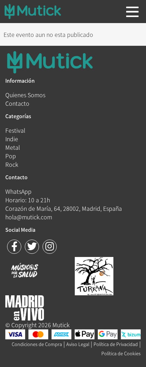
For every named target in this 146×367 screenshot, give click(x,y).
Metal (12, 147)
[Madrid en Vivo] (94, 275)
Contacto (17, 103)
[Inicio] (38, 11)
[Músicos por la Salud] (24, 271)
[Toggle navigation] (132, 12)
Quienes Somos (25, 95)
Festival (15, 130)
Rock (11, 164)
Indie (11, 139)
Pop (10, 156)
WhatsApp (18, 191)
